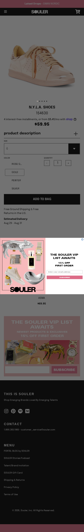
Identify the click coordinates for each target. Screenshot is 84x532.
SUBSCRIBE (64, 277)
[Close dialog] (82, 239)
